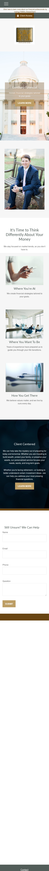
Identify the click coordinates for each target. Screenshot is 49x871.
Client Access (26, 15)
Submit (9, 603)
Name (5, 532)
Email (5, 548)
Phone (5, 564)
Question (7, 581)
